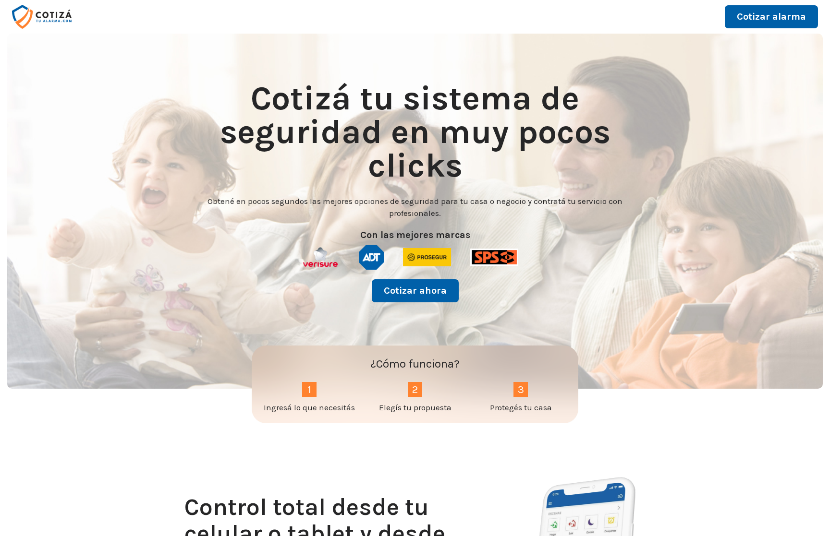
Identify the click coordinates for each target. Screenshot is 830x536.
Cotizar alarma (771, 16)
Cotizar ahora (415, 290)
